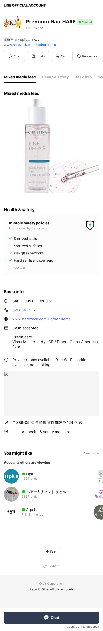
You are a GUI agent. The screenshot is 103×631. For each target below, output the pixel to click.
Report (34, 589)
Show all (20, 268)
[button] (38, 56)
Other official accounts (58, 589)
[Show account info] (85, 22)
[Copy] (81, 422)
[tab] (20, 77)
